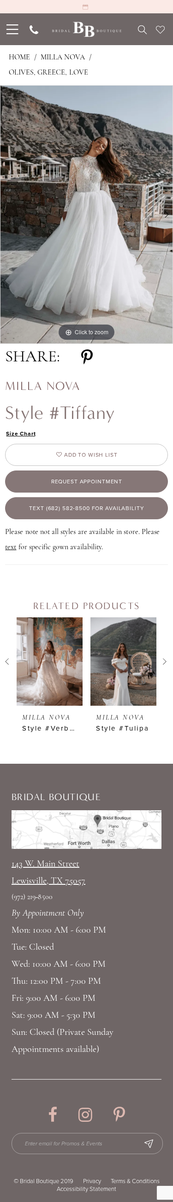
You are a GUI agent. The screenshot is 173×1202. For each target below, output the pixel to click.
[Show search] (142, 29)
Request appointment (86, 481)
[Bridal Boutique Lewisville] (86, 29)
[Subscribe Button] (148, 1143)
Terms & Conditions (135, 1181)
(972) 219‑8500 (32, 897)
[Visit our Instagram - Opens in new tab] (85, 1115)
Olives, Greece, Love (48, 72)
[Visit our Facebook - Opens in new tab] (52, 1115)
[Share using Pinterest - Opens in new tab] (87, 357)
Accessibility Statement (86, 1189)
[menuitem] (11, 29)
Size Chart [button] (21, 433)
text (10, 547)
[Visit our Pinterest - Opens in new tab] (119, 1115)
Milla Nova (63, 57)
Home (19, 57)
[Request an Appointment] (86, 6)
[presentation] (50, 661)
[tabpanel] (86, 214)
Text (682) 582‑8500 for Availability (86, 508)
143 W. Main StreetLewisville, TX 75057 (48, 872)
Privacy (92, 1181)
